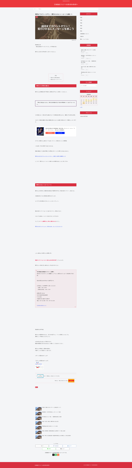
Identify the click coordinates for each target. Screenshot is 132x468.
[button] (62, 449)
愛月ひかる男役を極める (55, 77)
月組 (81, 20)
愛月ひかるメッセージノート (56, 79)
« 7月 (81, 107)
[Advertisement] (55, 63)
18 (83, 102)
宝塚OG (82, 36)
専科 (81, 31)
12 (86, 100)
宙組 (81, 28)
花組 (81, 17)
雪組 (81, 22)
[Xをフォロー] (53, 455)
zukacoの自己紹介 (84, 116)
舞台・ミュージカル (84, 39)
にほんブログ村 (38, 364)
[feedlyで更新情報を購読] (56, 455)
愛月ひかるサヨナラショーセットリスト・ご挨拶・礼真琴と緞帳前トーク (50, 156)
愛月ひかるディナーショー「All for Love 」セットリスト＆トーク (48, 226)
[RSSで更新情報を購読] (58, 455)
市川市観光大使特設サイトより (41, 305)
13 (88, 100)
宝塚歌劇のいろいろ (84, 33)
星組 (37, 387)
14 (91, 100)
